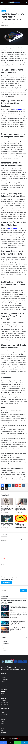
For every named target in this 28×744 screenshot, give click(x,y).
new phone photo (17, 109)
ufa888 (2, 717)
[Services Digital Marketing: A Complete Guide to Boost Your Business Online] (7, 518)
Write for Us (4, 696)
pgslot (2, 723)
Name (3, 558)
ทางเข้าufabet (4, 732)
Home (3, 8)
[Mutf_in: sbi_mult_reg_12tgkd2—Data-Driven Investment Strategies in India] (5, 608)
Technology (4, 650)
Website (3, 571)
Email (2, 564)
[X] (6, 485)
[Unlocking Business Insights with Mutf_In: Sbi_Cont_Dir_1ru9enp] (5, 623)
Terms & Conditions (5, 704)
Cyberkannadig (23, 738)
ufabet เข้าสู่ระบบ (5, 714)
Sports (3, 648)
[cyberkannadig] (14, 2)
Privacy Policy (4, 702)
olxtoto (2, 725)
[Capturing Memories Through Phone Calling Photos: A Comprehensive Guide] (21, 501)
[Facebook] (2, 485)
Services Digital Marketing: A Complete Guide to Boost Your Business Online (7, 525)
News (7, 8)
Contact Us (3, 698)
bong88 (3, 728)
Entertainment (5, 643)
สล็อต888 (3, 719)
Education (4, 641)
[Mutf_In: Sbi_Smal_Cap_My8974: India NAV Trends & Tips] (5, 630)
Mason (4, 22)
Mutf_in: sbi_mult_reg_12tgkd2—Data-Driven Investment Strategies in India (18, 607)
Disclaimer (3, 700)
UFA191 (2, 712)
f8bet (2, 730)
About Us (3, 693)
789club (3, 721)
